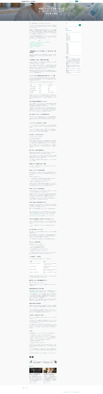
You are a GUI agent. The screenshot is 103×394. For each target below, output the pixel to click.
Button (76, 1)
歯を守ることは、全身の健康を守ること (35, 46)
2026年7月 (67, 44)
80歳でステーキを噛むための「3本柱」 (35, 44)
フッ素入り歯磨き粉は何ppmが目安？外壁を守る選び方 (73, 60)
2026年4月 (67, 48)
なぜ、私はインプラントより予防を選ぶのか (36, 43)
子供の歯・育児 (68, 36)
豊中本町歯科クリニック (69, 30)
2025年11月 (67, 53)
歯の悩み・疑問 (68, 37)
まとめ (31, 47)
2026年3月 (67, 49)
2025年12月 (67, 52)
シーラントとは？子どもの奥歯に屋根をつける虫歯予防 (73, 59)
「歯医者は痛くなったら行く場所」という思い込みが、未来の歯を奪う (40, 42)
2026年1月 (67, 51)
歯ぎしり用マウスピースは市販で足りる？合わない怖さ (73, 58)
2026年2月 (67, 50)
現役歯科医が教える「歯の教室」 (29, 1)
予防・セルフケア (68, 35)
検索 (66, 23)
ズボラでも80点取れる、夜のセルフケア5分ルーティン (37, 45)
